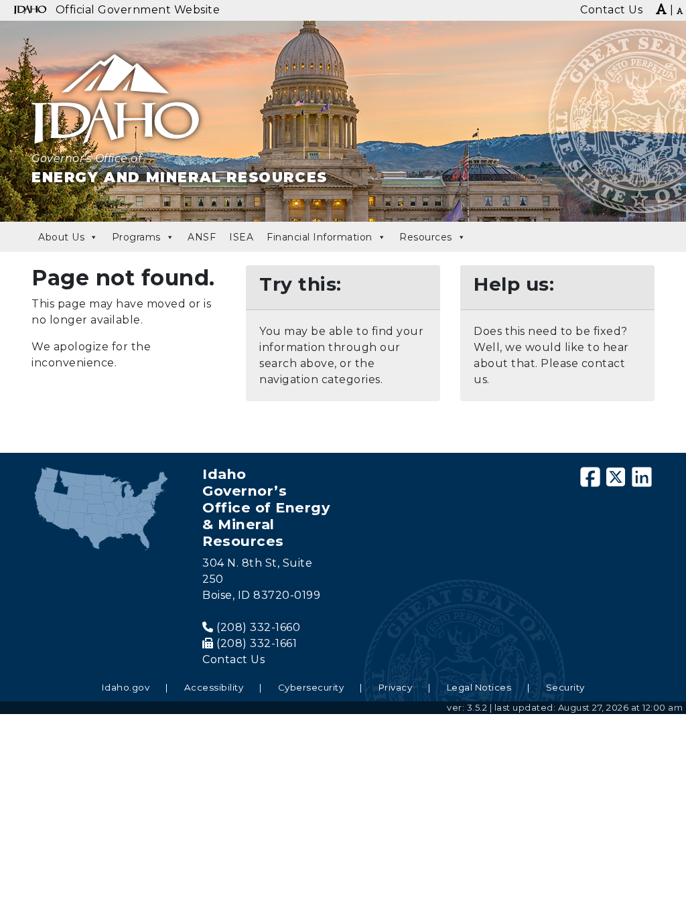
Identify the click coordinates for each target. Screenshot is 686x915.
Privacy (396, 687)
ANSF (202, 237)
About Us (61, 237)
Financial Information (319, 237)
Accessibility (214, 687)
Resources (425, 237)
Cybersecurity (311, 687)
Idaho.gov (126, 687)
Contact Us (233, 659)
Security (565, 687)
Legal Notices (479, 687)
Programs (136, 237)
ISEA (241, 237)
